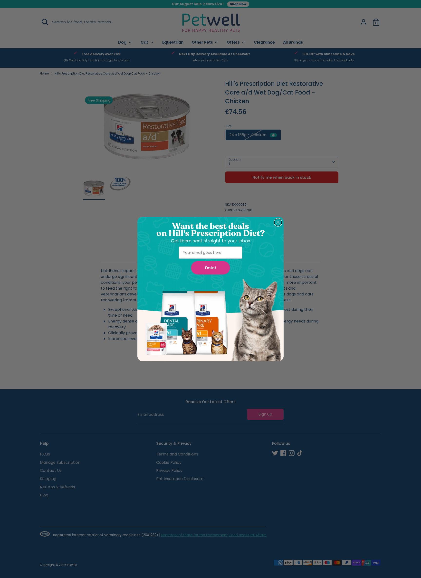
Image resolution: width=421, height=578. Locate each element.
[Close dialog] (278, 222)
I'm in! (210, 267)
